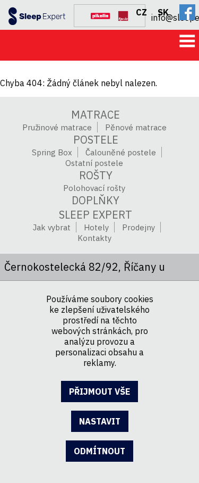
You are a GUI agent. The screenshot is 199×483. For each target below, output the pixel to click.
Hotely (96, 227)
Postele (95, 139)
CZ (141, 12)
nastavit (99, 421)
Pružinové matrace (57, 127)
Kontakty (94, 238)
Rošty (96, 175)
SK (163, 12)
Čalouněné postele (120, 152)
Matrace (95, 114)
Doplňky (95, 200)
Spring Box (52, 152)
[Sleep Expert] (33, 14)
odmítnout (99, 451)
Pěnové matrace (136, 127)
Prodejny (138, 227)
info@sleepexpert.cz (175, 16)
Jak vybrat (52, 227)
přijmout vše (99, 391)
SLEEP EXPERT (95, 214)
